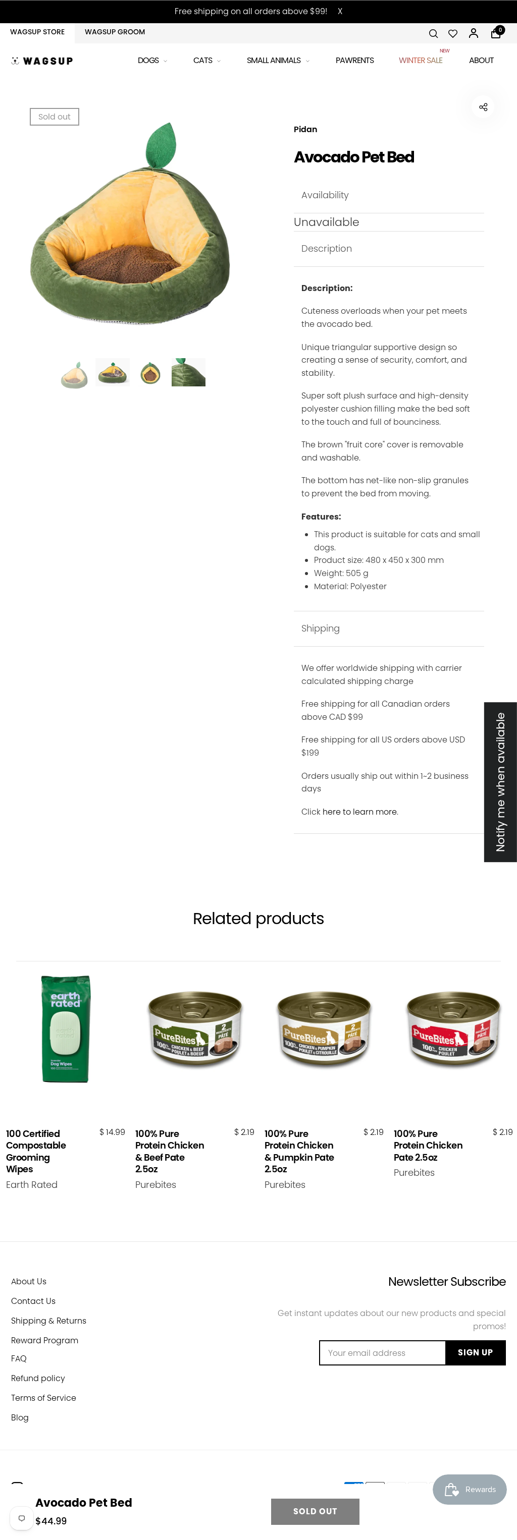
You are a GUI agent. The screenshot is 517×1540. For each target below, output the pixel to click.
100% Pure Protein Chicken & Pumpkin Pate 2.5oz (299, 1151)
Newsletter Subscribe (447, 1281)
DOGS (148, 60)
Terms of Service (43, 1398)
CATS (202, 60)
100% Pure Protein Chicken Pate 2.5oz (428, 1145)
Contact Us (33, 1301)
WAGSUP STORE (37, 32)
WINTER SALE (421, 58)
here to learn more (360, 812)
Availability (325, 195)
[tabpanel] (131, 222)
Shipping (320, 628)
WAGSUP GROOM (115, 32)
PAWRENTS (355, 60)
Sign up (475, 1352)
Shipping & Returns (48, 1321)
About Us (28, 1281)
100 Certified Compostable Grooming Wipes (36, 1151)
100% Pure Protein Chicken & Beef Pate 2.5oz (169, 1151)
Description (326, 248)
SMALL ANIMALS (273, 60)
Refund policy (38, 1378)
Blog (20, 1417)
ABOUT (481, 60)
